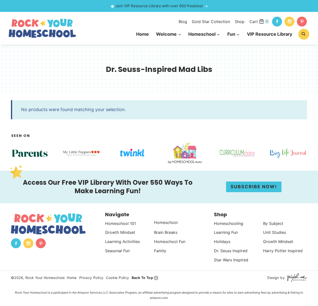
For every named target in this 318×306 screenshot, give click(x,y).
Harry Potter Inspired (283, 250)
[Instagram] (289, 22)
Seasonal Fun (117, 250)
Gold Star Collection (211, 21)
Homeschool (166, 222)
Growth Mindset (120, 232)
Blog (183, 21)
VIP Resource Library (269, 34)
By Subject (273, 223)
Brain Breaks (165, 232)
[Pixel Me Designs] (296, 277)
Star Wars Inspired (231, 259)
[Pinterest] (302, 22)
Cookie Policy (117, 277)
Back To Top (142, 277)
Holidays (222, 241)
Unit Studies (274, 232)
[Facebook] (277, 22)
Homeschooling (228, 223)
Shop (239, 21)
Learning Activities (122, 241)
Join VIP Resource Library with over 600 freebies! (159, 5)
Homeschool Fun (169, 241)
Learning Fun (226, 232)
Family (160, 250)
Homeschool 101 (120, 223)
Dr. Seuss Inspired (230, 250)
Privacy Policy (91, 277)
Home (142, 34)
